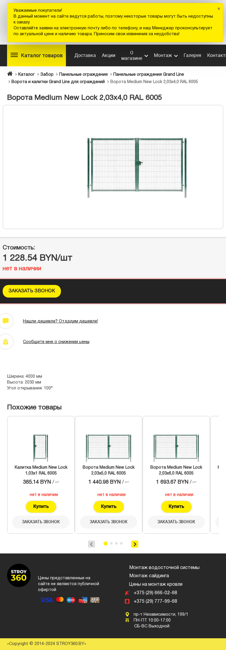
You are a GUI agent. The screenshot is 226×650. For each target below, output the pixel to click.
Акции (108, 55)
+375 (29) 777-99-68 (155, 602)
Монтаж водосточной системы (164, 568)
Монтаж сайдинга (149, 576)
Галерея (192, 55)
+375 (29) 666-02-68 (155, 593)
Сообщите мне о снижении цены (56, 342)
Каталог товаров (42, 55)
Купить (41, 506)
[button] (214, 113)
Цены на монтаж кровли (155, 585)
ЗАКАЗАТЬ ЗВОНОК (32, 291)
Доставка (85, 55)
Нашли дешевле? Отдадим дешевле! (60, 321)
